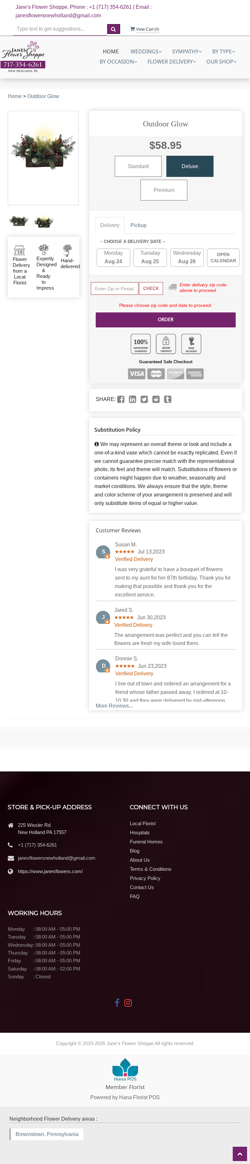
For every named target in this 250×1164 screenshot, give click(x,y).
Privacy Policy (145, 878)
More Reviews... (114, 706)
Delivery (109, 225)
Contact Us (142, 887)
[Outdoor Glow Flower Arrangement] (19, 221)
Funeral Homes (146, 841)
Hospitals (140, 832)
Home (111, 51)
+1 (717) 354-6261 (37, 845)
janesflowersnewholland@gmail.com (56, 858)
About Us (140, 860)
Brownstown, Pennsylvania (47, 1134)
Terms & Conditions (151, 869)
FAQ (135, 896)
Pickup (138, 225)
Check (151, 288)
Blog (134, 851)
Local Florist (143, 823)
